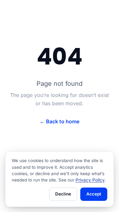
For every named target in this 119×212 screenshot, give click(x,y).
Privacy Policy (90, 179)
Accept (93, 193)
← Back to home (59, 121)
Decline (63, 193)
